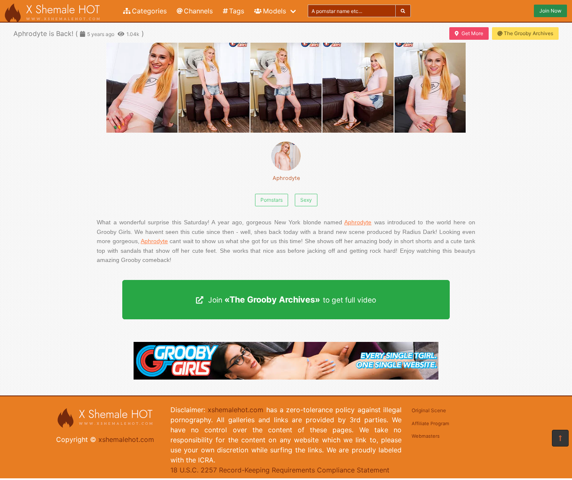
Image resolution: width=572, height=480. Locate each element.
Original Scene (429, 410)
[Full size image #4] (430, 88)
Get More (472, 33)
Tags (236, 11)
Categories (149, 11)
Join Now (550, 11)
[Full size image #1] (214, 88)
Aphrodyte (286, 178)
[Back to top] (560, 438)
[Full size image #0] (142, 88)
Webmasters (426, 436)
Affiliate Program (430, 423)
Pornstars (271, 200)
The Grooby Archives (528, 33)
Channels (198, 11)
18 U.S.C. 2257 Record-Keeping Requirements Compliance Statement (279, 470)
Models (274, 11)
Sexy (306, 200)
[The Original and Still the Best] (286, 377)
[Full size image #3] (358, 88)
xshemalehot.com (126, 439)
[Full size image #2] (286, 88)
